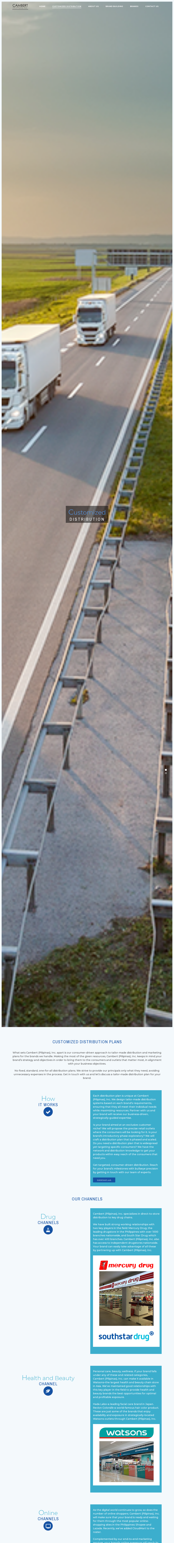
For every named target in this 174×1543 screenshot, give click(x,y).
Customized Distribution (66, 6)
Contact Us (152, 6)
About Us (93, 6)
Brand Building (114, 6)
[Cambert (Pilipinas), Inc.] (20, 6)
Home (42, 6)
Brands (134, 6)
